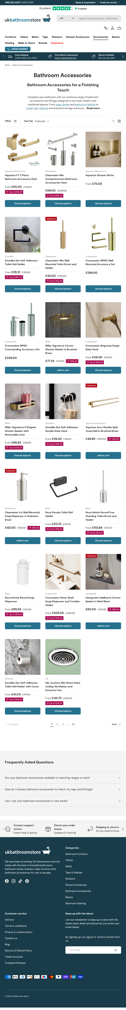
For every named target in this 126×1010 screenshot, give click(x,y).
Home (7, 65)
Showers (70, 878)
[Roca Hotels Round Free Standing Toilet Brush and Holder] (103, 486)
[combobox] (89, 18)
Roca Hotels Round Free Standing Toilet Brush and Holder (101, 516)
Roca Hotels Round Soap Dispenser (19, 599)
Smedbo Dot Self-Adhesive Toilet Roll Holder (21, 262)
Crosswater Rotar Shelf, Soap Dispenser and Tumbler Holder (62, 601)
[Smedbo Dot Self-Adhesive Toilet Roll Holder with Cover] (22, 657)
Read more (93, 108)
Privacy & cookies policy (18, 932)
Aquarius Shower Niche (100, 175)
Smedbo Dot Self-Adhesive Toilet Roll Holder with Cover (22, 684)
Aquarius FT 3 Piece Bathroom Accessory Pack (21, 177)
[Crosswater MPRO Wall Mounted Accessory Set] (103, 234)
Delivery (9, 919)
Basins (69, 897)
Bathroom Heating (75, 903)
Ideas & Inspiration (85, 2)
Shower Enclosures (76, 884)
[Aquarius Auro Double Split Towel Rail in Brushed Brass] (103, 401)
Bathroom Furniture (76, 854)
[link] (27, 724)
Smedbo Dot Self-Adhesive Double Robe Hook (61, 429)
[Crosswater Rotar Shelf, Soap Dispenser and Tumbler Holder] (63, 572)
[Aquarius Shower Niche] (103, 149)
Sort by (28, 121)
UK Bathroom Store (20, 996)
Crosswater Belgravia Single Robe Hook (103, 347)
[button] (119, 28)
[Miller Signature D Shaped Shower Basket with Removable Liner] (22, 401)
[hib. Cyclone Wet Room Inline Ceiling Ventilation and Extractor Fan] (63, 657)
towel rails (32, 108)
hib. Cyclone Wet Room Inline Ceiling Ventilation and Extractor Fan (62, 686)
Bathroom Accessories (23, 65)
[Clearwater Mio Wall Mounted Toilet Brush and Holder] (63, 234)
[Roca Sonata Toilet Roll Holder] (63, 486)
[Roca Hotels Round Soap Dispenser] (22, 572)
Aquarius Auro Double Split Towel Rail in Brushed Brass (102, 429)
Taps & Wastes (73, 872)
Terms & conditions (16, 925)
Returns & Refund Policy (18, 950)
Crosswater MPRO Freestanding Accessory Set (22, 347)
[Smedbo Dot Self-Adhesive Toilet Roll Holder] (22, 234)
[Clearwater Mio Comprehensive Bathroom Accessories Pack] (63, 149)
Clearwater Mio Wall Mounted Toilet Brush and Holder (60, 264)
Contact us (11, 938)
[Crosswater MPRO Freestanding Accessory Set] (22, 320)
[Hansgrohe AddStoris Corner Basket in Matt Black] (103, 572)
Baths (68, 866)
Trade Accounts (108, 2)
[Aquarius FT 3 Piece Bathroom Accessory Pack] (22, 149)
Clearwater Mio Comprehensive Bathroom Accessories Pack (61, 179)
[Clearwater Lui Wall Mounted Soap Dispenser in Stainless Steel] (22, 486)
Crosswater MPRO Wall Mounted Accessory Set (100, 262)
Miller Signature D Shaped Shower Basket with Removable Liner (20, 431)
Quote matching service (65, 58)
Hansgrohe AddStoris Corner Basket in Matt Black (103, 599)
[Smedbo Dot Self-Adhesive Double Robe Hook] (63, 401)
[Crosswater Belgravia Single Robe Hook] (103, 320)
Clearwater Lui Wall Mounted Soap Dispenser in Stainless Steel (22, 516)
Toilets (69, 860)
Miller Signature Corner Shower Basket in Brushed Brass (61, 349)
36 (73, 724)
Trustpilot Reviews (15, 963)
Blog (7, 944)
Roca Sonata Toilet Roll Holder (59, 514)
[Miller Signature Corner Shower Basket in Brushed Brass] (63, 320)
